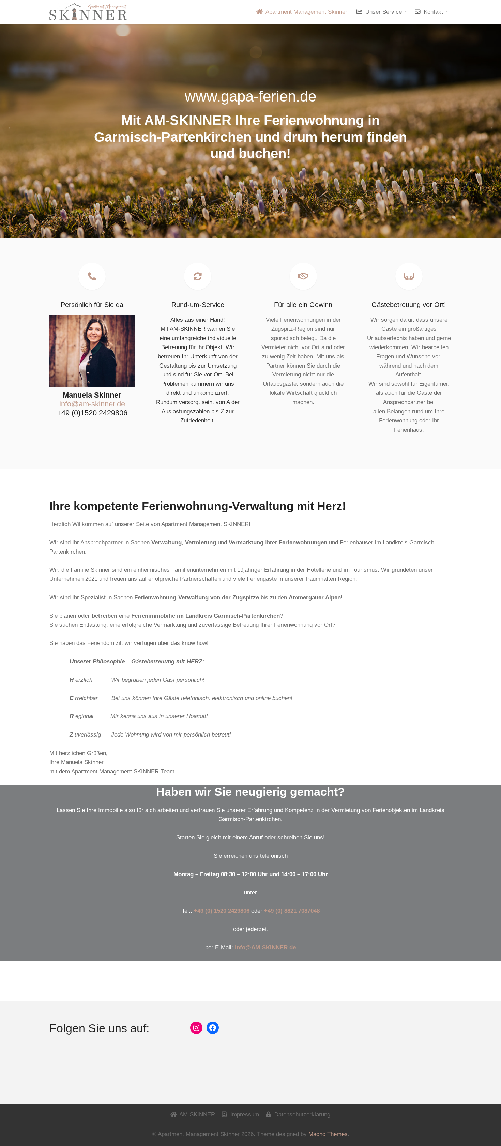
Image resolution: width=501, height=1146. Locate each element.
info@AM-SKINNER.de (265, 947)
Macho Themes (328, 1134)
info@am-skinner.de (92, 404)
